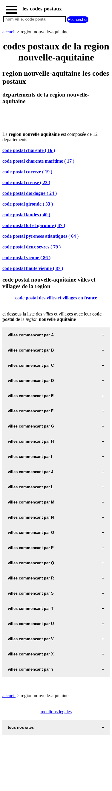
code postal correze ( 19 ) (27, 171)
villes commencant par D (31, 380)
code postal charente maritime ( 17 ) (38, 161)
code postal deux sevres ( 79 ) (31, 246)
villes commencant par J (30, 472)
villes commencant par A (31, 335)
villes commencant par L (30, 487)
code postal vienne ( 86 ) (26, 257)
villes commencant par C (31, 365)
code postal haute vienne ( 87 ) (32, 268)
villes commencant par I (30, 456)
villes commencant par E (31, 396)
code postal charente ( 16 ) (28, 150)
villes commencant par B (31, 350)
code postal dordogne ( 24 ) (29, 193)
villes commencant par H (31, 441)
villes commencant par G (31, 426)
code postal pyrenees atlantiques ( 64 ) (40, 236)
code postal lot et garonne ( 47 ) (33, 225)
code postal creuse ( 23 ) (26, 182)
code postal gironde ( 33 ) (27, 203)
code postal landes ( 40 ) (26, 214)
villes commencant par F (30, 411)
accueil (9, 31)
